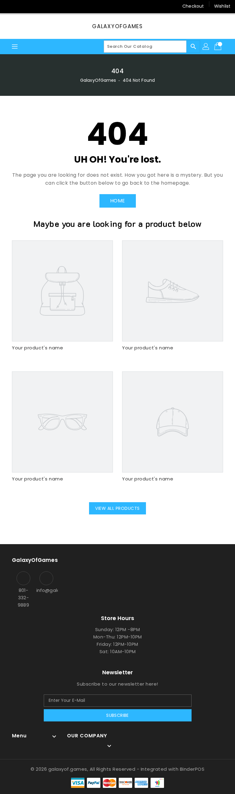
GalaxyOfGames (117, 26)
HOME (117, 200)
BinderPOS (192, 769)
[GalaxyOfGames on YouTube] (33, 6)
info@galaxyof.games (46, 590)
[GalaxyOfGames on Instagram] (21, 6)
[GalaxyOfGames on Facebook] (9, 6)
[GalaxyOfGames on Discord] (44, 6)
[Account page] (206, 46)
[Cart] (218, 46)
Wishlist (222, 6)
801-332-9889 (23, 597)
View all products (117, 508)
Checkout (193, 6)
